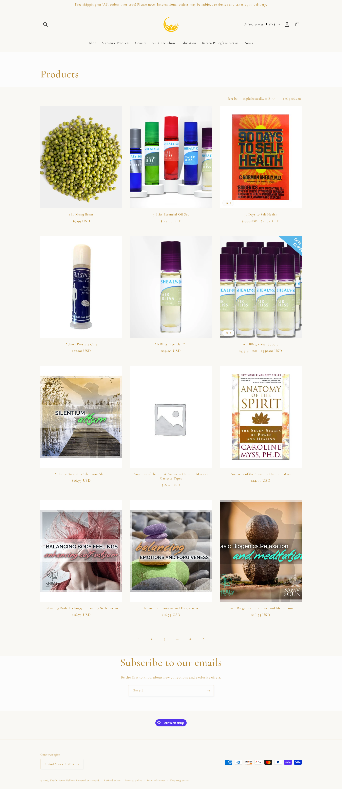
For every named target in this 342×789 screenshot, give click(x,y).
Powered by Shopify (88, 780)
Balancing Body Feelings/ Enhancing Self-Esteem (81, 608)
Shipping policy (179, 780)
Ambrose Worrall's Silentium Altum (81, 474)
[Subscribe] (208, 690)
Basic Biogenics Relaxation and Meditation (261, 608)
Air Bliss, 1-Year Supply (260, 344)
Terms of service (156, 780)
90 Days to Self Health (260, 214)
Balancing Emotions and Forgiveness (171, 608)
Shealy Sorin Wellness (62, 780)
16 (190, 639)
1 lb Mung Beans (81, 214)
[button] (45, 24)
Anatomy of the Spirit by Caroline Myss (261, 474)
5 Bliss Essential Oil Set (171, 214)
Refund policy (112, 780)
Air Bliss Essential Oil (171, 344)
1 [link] (139, 638)
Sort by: (232, 98)
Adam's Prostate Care (81, 344)
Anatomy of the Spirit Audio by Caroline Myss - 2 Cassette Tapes (171, 476)
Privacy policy (133, 780)
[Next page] (203, 638)
